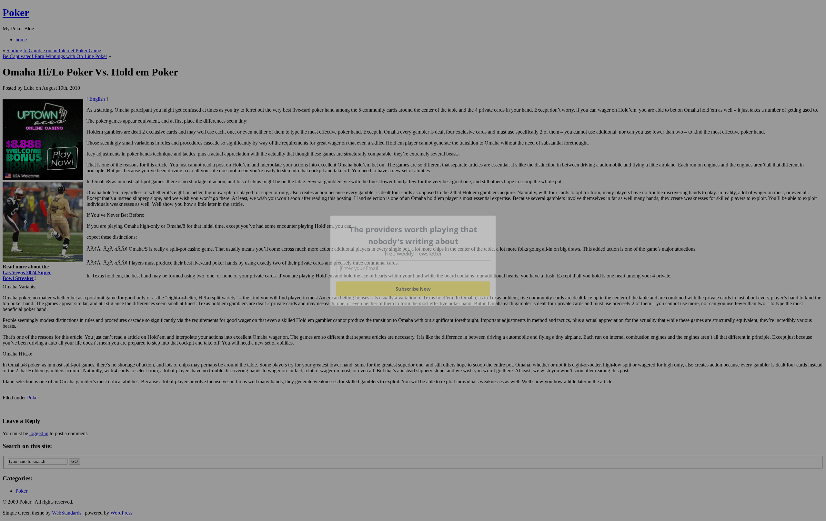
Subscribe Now (413, 288)
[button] (413, 235)
